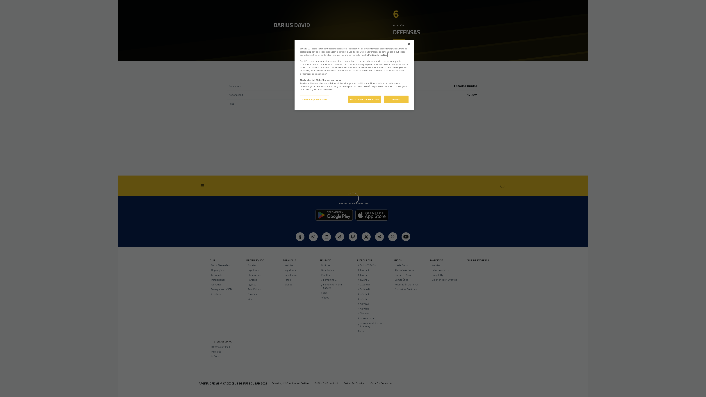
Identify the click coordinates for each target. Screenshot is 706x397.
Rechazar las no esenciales (364, 99)
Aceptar (396, 99)
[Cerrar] (409, 44)
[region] (354, 75)
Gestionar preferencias (314, 99)
